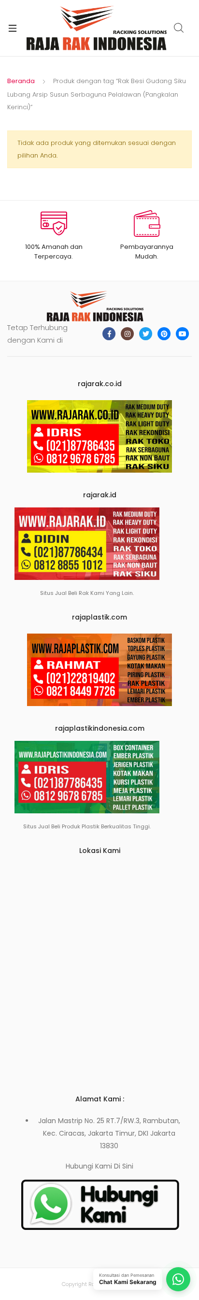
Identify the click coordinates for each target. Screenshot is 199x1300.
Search (179, 28)
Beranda (21, 81)
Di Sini (123, 1166)
